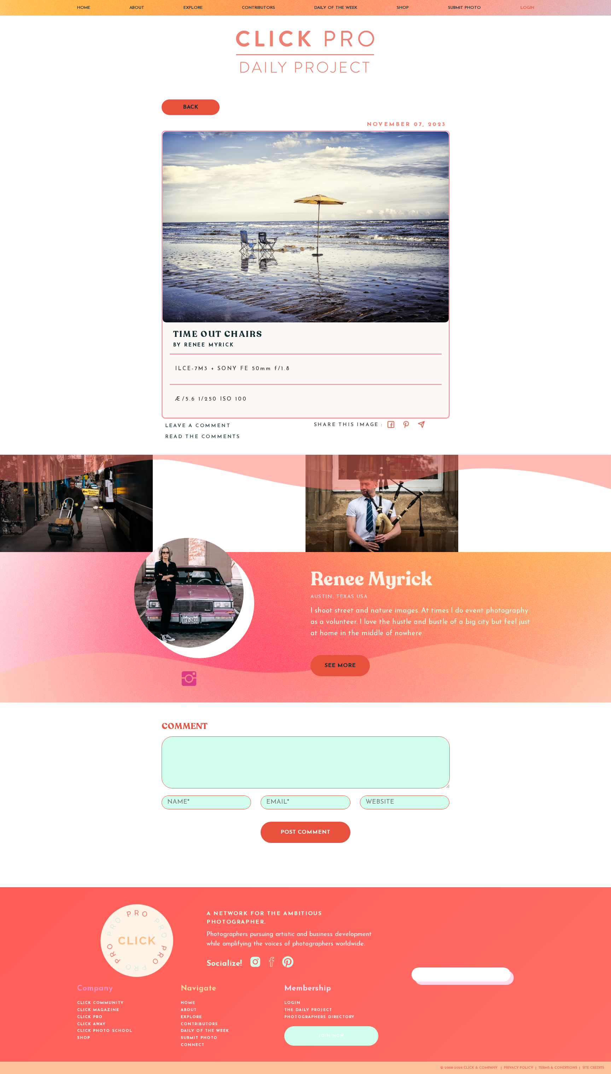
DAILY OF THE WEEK (335, 8)
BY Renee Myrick (203, 345)
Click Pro (90, 1017)
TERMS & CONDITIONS (558, 1068)
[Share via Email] (421, 424)
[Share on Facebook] (391, 424)
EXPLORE (193, 8)
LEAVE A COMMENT (198, 426)
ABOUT (136, 8)
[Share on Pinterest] (406, 424)
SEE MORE (340, 665)
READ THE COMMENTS (203, 437)
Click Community (100, 1003)
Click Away (91, 1024)
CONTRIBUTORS (258, 8)
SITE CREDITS (593, 1068)
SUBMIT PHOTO (464, 8)
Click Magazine (98, 1010)
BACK (190, 107)
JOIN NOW (331, 1036)
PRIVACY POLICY (518, 1068)
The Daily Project (308, 1010)
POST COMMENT (305, 832)
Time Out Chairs (218, 334)
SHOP (403, 8)
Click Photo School (105, 1031)
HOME (83, 8)
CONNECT (193, 1045)
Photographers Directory (319, 1017)
